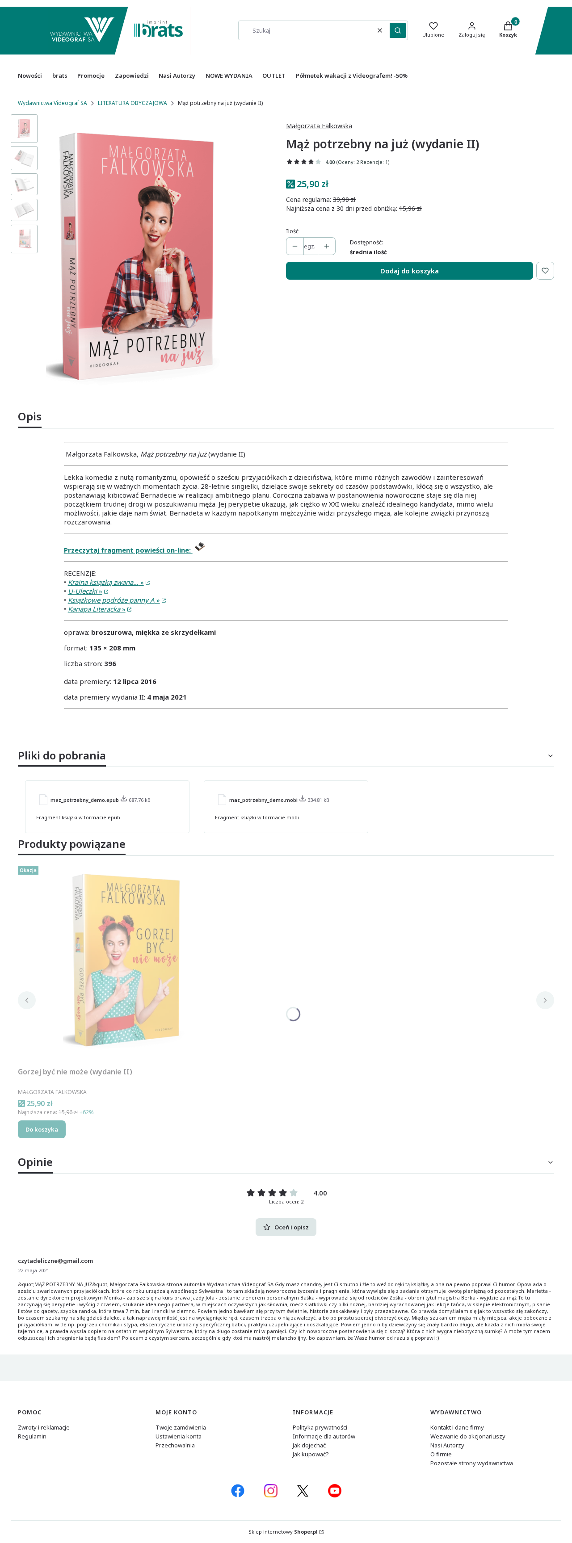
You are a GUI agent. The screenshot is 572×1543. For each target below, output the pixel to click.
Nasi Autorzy (447, 1445)
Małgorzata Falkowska (319, 126)
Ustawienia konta (179, 1436)
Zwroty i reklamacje (44, 1427)
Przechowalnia (175, 1445)
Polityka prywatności (320, 1427)
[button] (398, 30)
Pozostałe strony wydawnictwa (471, 1463)
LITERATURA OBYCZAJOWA (132, 103)
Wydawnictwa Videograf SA (52, 103)
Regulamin (32, 1436)
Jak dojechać (309, 1445)
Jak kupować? (311, 1454)
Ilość (292, 231)
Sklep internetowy (283, 1531)
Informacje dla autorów (324, 1436)
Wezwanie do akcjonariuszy (467, 1436)
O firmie (441, 1454)
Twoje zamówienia (181, 1427)
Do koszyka (41, 1129)
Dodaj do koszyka (409, 270)
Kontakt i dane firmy (457, 1427)
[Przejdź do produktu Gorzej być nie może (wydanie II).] (129, 962)
